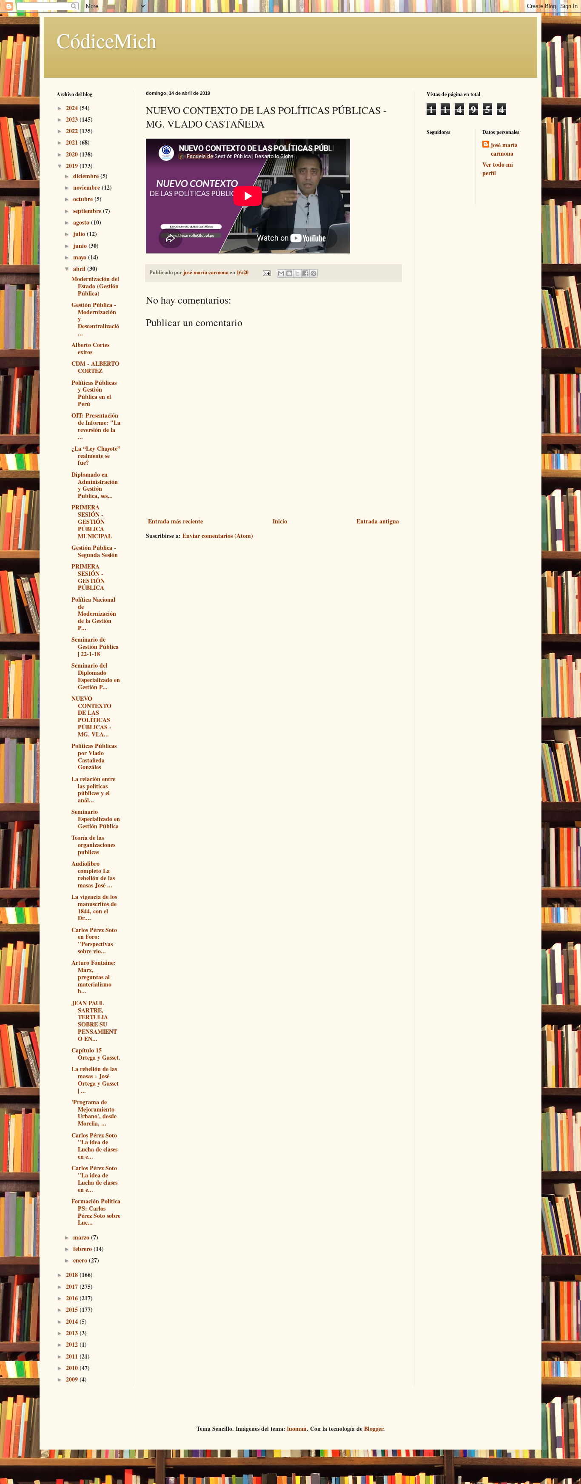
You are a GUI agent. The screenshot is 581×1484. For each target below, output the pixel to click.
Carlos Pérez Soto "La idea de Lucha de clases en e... (94, 1146)
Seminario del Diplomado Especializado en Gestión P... (95, 676)
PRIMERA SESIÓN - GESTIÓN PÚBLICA (88, 577)
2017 (73, 1286)
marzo (82, 1237)
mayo (80, 257)
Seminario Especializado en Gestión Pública (95, 818)
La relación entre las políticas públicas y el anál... (93, 789)
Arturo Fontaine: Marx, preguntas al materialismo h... (93, 976)
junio (80, 245)
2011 (73, 1356)
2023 (73, 119)
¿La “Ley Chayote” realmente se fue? (95, 455)
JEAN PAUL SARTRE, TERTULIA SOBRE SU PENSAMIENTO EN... (94, 1020)
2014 (73, 1321)
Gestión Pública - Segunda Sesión (94, 551)
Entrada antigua (377, 521)
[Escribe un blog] (289, 273)
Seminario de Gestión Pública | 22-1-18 (95, 646)
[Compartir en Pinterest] (313, 273)
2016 (73, 1298)
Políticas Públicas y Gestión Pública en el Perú (94, 393)
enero (81, 1260)
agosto (82, 222)
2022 (73, 130)
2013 (73, 1332)
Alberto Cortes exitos (90, 348)
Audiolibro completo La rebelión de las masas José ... (93, 874)
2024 (73, 107)
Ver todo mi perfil (497, 168)
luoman (297, 1428)
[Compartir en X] (297, 273)
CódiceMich (107, 40)
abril (80, 268)
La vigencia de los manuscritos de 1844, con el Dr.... (94, 907)
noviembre (87, 187)
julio (80, 233)
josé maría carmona (504, 149)
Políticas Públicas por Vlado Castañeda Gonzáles (94, 756)
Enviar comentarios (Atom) (217, 535)
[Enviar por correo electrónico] (281, 273)
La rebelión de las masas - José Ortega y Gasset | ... (95, 1079)
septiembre (88, 210)
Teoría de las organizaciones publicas (93, 844)
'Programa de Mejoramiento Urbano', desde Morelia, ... (94, 1112)
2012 (73, 1344)
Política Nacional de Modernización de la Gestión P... (93, 613)
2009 (73, 1379)
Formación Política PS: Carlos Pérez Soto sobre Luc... (95, 1212)
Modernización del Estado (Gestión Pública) (95, 286)
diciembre (86, 175)
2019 (73, 165)
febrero (83, 1248)
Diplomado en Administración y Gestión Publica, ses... (94, 485)
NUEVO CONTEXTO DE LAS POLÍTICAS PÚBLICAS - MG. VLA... (91, 716)
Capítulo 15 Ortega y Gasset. (95, 1054)
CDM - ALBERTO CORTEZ (95, 367)
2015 (73, 1309)
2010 (73, 1367)
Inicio (280, 521)
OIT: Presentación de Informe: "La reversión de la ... (95, 426)
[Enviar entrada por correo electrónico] (266, 272)
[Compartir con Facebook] (305, 273)
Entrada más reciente (175, 521)
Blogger (373, 1428)
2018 (73, 1274)
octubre (83, 198)
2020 (73, 154)
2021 (73, 142)
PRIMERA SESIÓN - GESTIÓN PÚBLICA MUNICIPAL (91, 521)
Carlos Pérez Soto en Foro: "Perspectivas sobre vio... (94, 940)
